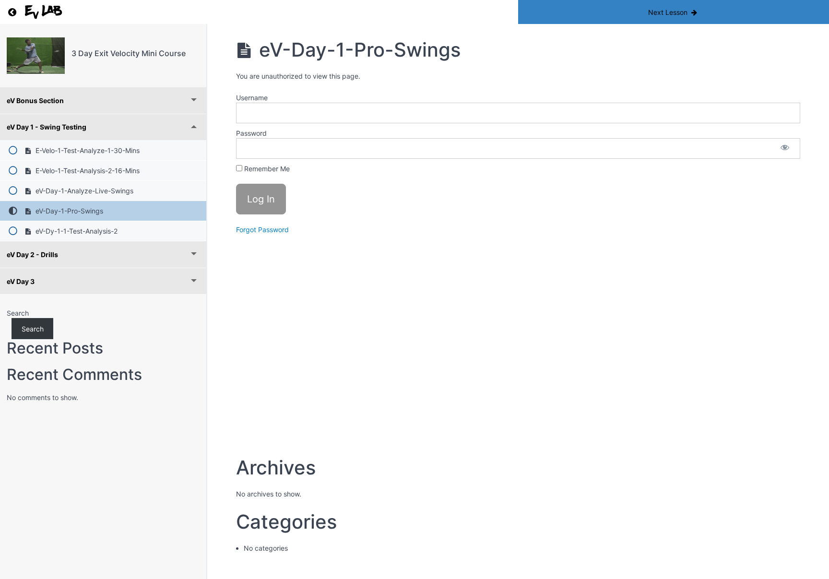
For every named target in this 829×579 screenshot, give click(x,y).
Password (251, 133)
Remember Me (266, 169)
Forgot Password (262, 229)
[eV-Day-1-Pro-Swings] (36, 55)
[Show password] (785, 148)
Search (18, 313)
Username (252, 98)
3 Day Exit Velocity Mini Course (128, 53)
